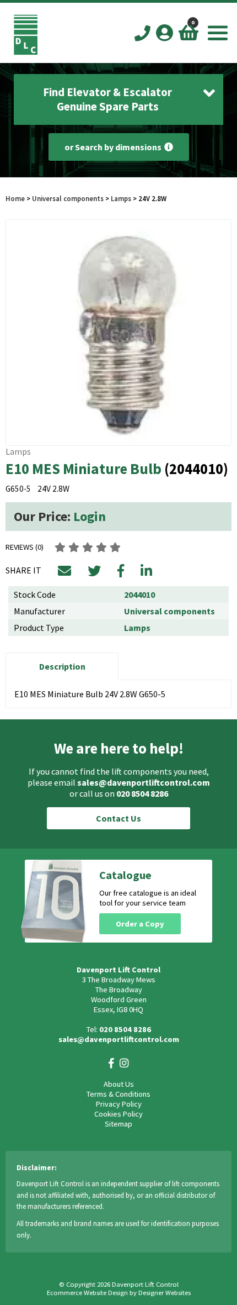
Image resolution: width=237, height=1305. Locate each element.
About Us (119, 1084)
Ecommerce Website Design (87, 1292)
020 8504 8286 (142, 793)
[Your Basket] (188, 32)
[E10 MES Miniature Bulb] (118, 332)
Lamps (121, 198)
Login (89, 516)
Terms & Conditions (118, 1094)
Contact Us (118, 818)
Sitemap (118, 1124)
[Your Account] (164, 32)
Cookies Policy (118, 1114)
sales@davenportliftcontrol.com (143, 782)
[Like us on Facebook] (111, 1063)
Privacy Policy (119, 1104)
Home (15, 198)
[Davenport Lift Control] (25, 51)
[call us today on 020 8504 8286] (142, 34)
